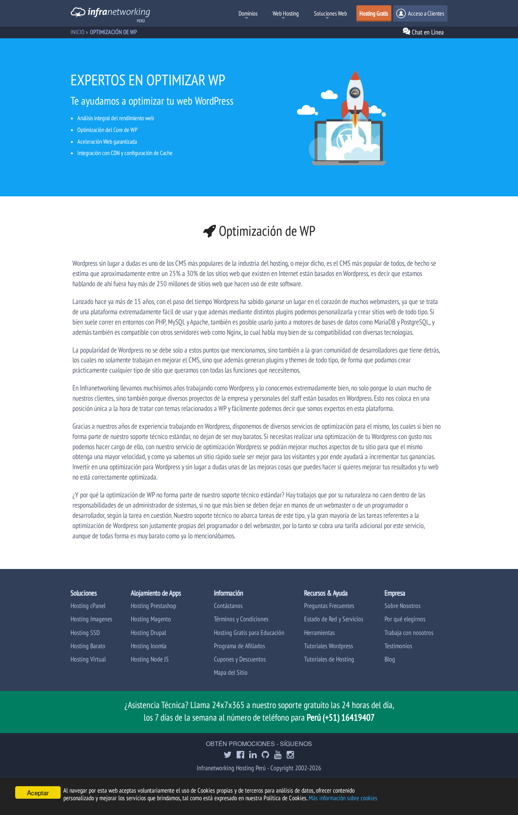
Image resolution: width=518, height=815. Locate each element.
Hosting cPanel (88, 605)
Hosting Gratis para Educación (249, 632)
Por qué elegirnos (405, 618)
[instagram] (290, 755)
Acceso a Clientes (425, 13)
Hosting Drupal (148, 632)
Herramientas (319, 632)
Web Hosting (286, 13)
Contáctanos (228, 605)
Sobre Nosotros (403, 605)
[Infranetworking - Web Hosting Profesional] (110, 14)
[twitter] (228, 755)
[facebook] (240, 755)
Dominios (248, 13)
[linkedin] (253, 755)
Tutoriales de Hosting (329, 659)
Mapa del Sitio (231, 672)
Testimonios (398, 645)
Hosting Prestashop (153, 605)
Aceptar (38, 792)
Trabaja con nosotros (409, 632)
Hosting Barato (88, 645)
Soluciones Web (330, 13)
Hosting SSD (85, 632)
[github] (265, 755)
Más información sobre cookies (343, 798)
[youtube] (278, 755)
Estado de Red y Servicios (333, 618)
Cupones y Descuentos (240, 659)
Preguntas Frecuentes (329, 605)
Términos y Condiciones (241, 618)
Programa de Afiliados (239, 645)
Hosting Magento (151, 618)
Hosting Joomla (148, 645)
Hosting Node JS (150, 659)
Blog (390, 659)
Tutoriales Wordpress (328, 645)
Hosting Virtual (88, 659)
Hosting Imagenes (91, 618)
